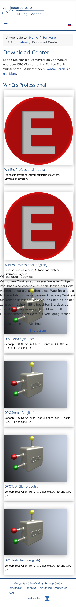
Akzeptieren (12, 324)
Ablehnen (35, 324)
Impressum (38, 330)
